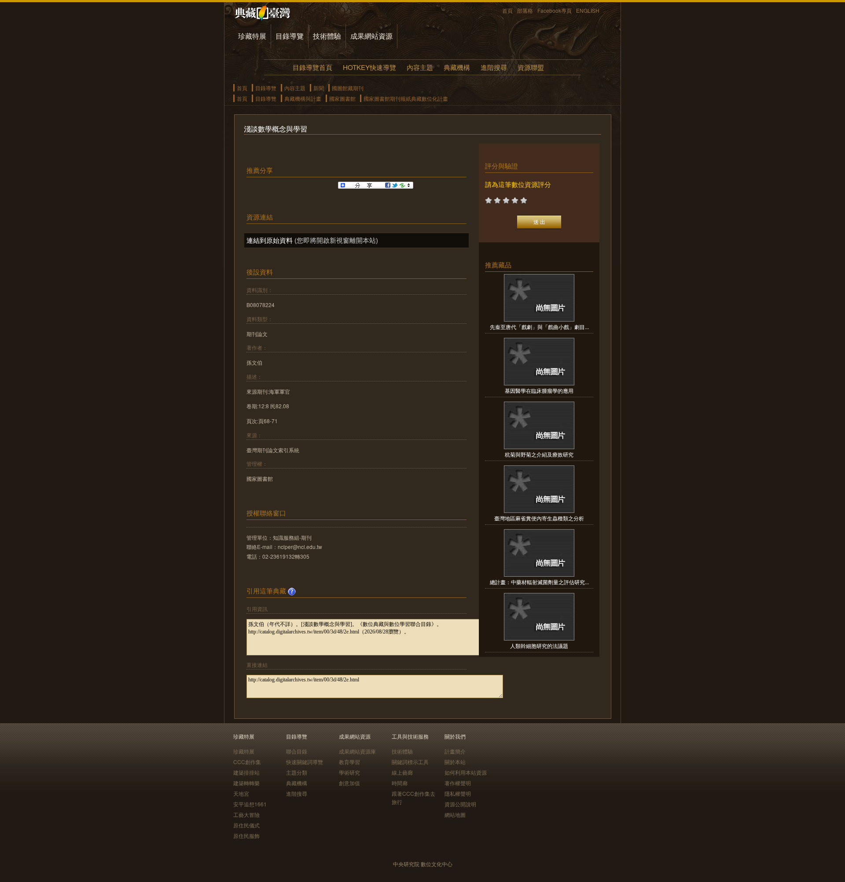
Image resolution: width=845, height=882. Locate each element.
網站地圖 (455, 814)
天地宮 (241, 793)
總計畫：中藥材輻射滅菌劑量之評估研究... (539, 582)
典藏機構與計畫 (302, 98)
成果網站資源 (371, 36)
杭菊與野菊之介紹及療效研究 (539, 454)
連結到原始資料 (269, 240)
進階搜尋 (494, 67)
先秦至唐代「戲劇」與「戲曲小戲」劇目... (539, 326)
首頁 (507, 10)
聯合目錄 (296, 751)
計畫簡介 (455, 751)
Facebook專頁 (554, 10)
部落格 (525, 10)
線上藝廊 (402, 772)
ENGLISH (587, 10)
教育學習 (349, 761)
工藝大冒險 (246, 814)
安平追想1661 (250, 804)
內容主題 (420, 67)
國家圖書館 (342, 98)
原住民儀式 (246, 825)
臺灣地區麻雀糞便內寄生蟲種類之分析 (539, 518)
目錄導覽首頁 (312, 67)
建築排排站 (246, 772)
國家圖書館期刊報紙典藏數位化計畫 (406, 98)
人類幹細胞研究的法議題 (539, 645)
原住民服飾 (246, 835)
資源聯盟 (531, 67)
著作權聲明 (458, 783)
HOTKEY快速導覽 (369, 67)
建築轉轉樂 (246, 783)
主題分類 (296, 772)
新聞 (318, 87)
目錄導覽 (290, 36)
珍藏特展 (252, 36)
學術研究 (349, 772)
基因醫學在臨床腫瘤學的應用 (539, 390)
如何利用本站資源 (466, 772)
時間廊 (400, 783)
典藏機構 (457, 67)
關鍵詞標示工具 (410, 761)
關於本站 (455, 761)
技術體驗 (327, 36)
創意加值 (349, 783)
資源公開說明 (460, 804)
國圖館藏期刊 (348, 87)
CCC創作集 (247, 761)
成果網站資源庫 (357, 751)
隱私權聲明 (458, 793)
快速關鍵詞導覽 (304, 761)
